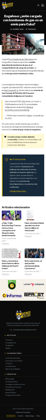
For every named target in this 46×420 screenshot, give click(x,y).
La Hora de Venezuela (13, 358)
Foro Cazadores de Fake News (21, 59)
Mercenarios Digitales (13, 369)
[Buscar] (38, 5)
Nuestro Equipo (11, 392)
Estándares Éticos (12, 382)
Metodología (10, 379)
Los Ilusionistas (11, 366)
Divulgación (9, 345)
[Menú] (42, 5)
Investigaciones (11, 343)
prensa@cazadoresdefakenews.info (23, 330)
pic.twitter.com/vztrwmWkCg (17, 110)
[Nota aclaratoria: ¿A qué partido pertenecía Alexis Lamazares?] (34, 253)
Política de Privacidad (23, 412)
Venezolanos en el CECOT (14, 361)
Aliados (8, 348)
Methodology (29, 416)
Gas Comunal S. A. (11, 90)
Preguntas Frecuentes (13, 395)
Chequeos (32, 29)
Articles (20, 416)
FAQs (38, 416)
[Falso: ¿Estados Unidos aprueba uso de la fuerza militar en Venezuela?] (34, 215)
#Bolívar (29, 107)
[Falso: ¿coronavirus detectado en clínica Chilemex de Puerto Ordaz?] (11, 253)
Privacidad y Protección (13, 387)
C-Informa (5, 243)
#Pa (23, 101)
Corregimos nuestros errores (15, 384)
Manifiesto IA (10, 390)
